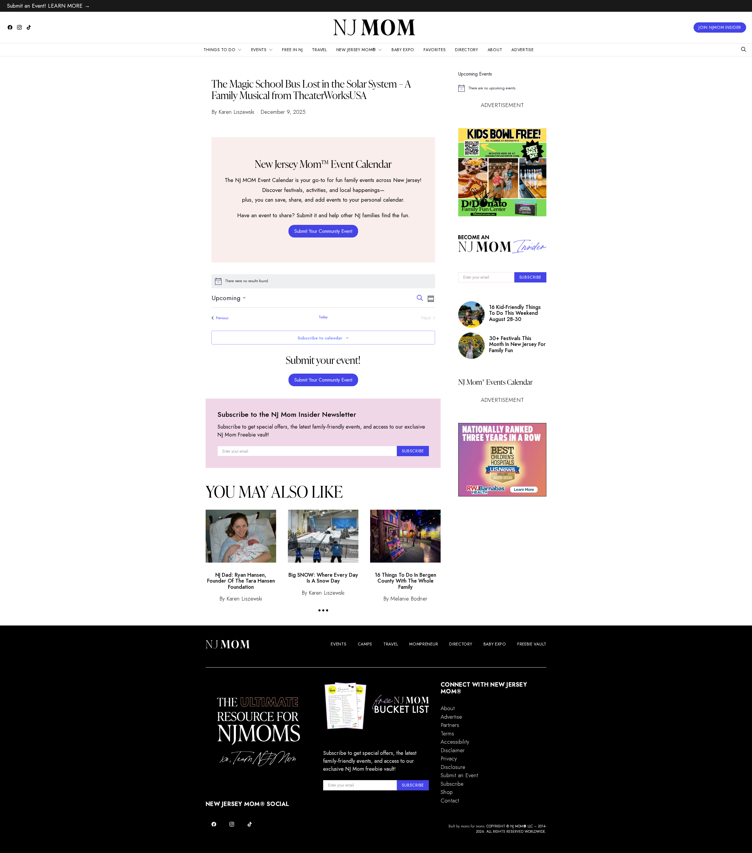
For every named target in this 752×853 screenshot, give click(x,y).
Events (259, 50)
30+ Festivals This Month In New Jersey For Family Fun (517, 344)
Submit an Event (459, 775)
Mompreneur (423, 644)
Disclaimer (453, 750)
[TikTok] (29, 27)
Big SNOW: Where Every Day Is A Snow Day (323, 578)
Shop (447, 792)
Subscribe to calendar (320, 338)
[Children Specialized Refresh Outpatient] (502, 459)
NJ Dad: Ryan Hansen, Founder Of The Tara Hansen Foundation (241, 581)
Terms (447, 733)
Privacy (449, 758)
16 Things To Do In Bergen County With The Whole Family (405, 581)
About (495, 50)
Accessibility (455, 742)
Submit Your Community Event (323, 231)
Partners (450, 725)
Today (323, 317)
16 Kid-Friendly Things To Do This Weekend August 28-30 (515, 313)
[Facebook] (10, 27)
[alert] (323, 281)
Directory (466, 50)
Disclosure (453, 767)
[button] (319, 610)
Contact (450, 801)
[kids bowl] (502, 172)
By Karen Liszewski (233, 112)
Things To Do (219, 50)
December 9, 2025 (283, 112)
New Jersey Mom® (356, 50)
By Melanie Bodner (405, 599)
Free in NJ (292, 50)
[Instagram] (19, 27)
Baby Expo (403, 50)
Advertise (522, 50)
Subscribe (452, 784)
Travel (319, 50)
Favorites (435, 50)
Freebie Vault (531, 644)
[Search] (743, 50)
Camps (365, 644)
